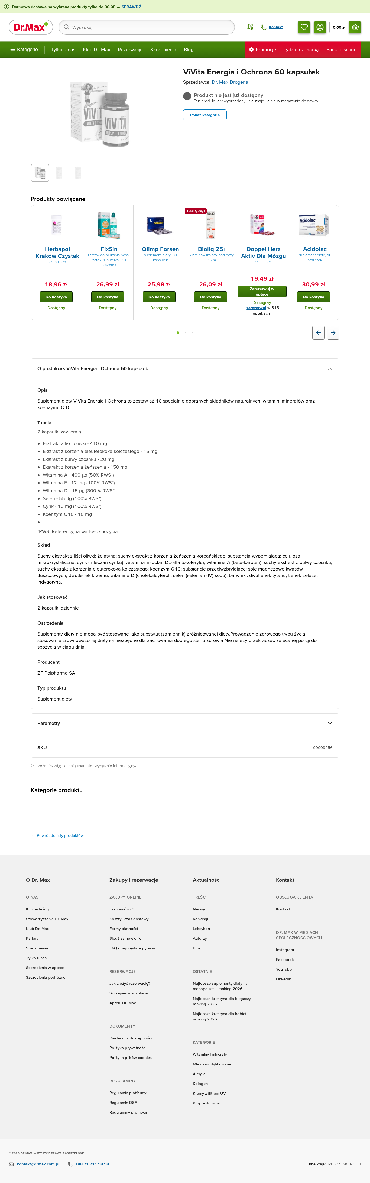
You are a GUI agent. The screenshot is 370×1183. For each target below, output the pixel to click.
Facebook (285, 959)
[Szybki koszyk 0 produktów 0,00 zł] (355, 27)
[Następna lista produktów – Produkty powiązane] (333, 333)
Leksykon (201, 928)
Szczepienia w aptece (45, 967)
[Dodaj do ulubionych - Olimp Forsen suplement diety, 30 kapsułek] (179, 211)
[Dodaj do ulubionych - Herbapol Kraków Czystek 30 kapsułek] (76, 211)
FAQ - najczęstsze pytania (132, 948)
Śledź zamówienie (125, 938)
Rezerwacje (130, 49)
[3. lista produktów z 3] (192, 332)
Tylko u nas (63, 49)
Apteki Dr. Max (122, 1002)
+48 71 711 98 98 (92, 1164)
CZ (337, 1164)
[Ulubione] (304, 27)
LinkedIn (283, 979)
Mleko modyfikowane (212, 1064)
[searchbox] (147, 27)
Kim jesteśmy (37, 909)
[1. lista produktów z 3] (178, 333)
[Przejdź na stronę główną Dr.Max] (31, 27)
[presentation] (56, 225)
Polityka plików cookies (130, 1057)
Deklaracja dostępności (130, 1038)
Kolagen (200, 1083)
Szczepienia (163, 49)
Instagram (285, 949)
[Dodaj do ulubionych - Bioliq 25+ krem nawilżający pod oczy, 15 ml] (230, 211)
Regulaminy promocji (128, 1112)
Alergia (199, 1073)
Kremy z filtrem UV (209, 1093)
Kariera (32, 938)
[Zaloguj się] (320, 27)
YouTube (284, 969)
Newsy (199, 909)
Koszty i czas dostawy (128, 918)
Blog (188, 49)
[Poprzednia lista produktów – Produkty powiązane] (318, 333)
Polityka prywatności (127, 1047)
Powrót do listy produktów (60, 835)
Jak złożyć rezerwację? (129, 983)
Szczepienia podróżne (45, 977)
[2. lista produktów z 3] (185, 332)
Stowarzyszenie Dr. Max (47, 918)
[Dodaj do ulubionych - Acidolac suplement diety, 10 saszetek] (333, 211)
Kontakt (283, 909)
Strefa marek (37, 948)
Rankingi (200, 918)
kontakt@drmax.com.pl (38, 1164)
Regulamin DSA (123, 1102)
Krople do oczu (206, 1103)
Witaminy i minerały (210, 1054)
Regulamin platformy (127, 1092)
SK (345, 1164)
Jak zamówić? (121, 909)
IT (359, 1164)
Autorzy (200, 938)
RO (353, 1164)
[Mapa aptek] (250, 27)
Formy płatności (123, 928)
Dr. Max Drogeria (230, 82)
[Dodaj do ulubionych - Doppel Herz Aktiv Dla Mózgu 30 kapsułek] (282, 211)
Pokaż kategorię (205, 114)
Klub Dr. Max (96, 49)
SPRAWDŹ (131, 6)
